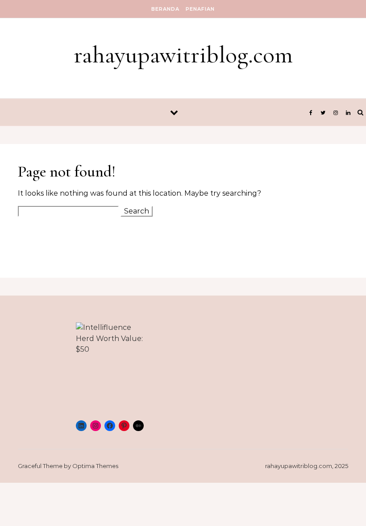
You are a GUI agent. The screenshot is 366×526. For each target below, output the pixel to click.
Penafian (200, 9)
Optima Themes (95, 465)
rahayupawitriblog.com (183, 54)
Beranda (165, 9)
